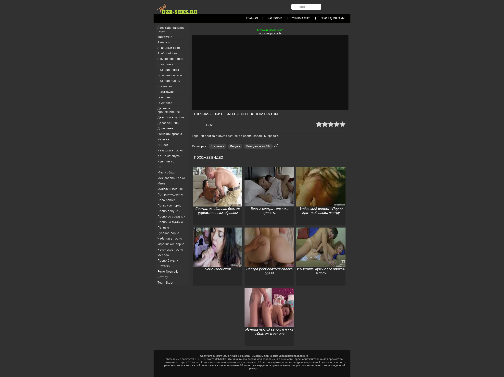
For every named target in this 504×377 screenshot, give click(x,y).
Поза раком (166, 200)
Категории (275, 18)
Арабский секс (168, 53)
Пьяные (163, 227)
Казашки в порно (170, 150)
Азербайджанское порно (171, 29)
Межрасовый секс (171, 178)
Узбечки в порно (170, 238)
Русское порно (168, 233)
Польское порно (170, 205)
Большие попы (168, 70)
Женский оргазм (170, 134)
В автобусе (166, 92)
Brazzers (164, 266)
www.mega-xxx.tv (270, 33)
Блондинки (165, 64)
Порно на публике (171, 222)
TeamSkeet (165, 282)
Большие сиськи (170, 75)
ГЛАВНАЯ (252, 18)
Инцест (163, 145)
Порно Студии (168, 260)
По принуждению (170, 194)
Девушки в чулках (171, 117)
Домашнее (165, 128)
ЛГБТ (161, 167)
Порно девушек (169, 211)
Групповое (165, 103)
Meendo (163, 255)
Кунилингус (166, 161)
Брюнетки (165, 86)
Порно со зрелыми (171, 216)
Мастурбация (167, 172)
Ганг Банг (164, 97)
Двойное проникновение (169, 110)
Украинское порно (171, 244)
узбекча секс (301, 18)
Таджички (165, 37)
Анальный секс (169, 48)
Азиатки (164, 42)
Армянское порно (170, 59)
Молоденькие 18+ (170, 189)
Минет (162, 183)
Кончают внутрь (170, 156)
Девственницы (168, 123)
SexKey (163, 277)
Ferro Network (168, 271)
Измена (163, 139)
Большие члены (169, 81)
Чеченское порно (170, 249)
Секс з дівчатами (333, 18)
